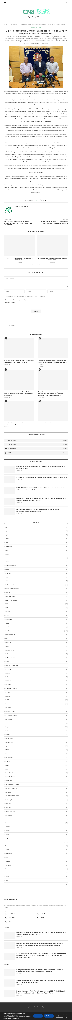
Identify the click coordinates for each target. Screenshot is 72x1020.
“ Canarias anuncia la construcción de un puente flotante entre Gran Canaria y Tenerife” (19, 361)
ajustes (17, 1018)
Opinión (36, 746)
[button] (6, 250)
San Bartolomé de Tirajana (36, 784)
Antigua (36, 538)
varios (36, 872)
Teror (36, 846)
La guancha (36, 680)
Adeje (36, 527)
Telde (36, 838)
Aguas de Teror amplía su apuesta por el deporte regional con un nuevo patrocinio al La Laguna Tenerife (40, 981)
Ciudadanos (36, 581)
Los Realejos (36, 719)
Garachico (36, 627)
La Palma (36, 700)
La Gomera (36, 673)
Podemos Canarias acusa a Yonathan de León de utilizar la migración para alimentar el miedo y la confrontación (41, 499)
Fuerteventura (14, 24)
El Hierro (36, 604)
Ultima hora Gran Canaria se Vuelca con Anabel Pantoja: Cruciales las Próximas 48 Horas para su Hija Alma (52, 362)
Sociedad (36, 819)
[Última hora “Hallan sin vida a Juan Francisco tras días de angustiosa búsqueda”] (19, 411)
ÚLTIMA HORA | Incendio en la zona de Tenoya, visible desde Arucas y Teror (41, 477)
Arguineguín (36, 546)
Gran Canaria (36, 631)
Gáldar (36, 623)
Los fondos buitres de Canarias (47, 423)
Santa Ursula (36, 807)
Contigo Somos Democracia (36, 588)
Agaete (36, 531)
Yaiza (36, 884)
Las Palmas (36, 707)
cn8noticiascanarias (34, 43)
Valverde (36, 869)
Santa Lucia (36, 803)
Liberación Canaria (36, 711)
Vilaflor (36, 876)
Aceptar (38, 1016)
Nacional (36, 734)
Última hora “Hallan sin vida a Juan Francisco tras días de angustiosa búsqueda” (18, 423)
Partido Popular (36, 757)
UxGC (36, 857)
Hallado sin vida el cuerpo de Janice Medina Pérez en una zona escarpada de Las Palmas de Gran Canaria (18, 393)
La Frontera (36, 669)
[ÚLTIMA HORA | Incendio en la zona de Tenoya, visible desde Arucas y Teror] (9, 479)
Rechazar (48, 1016)
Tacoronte (36, 826)
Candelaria (36, 573)
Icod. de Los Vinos (36, 657)
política (36, 765)
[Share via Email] (45, 200)
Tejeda (36, 834)
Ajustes (59, 1016)
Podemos (36, 761)
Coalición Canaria (36, 584)
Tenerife (36, 842)
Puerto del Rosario (36, 776)
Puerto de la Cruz (36, 773)
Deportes (36, 592)
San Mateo (36, 792)
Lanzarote (36, 703)
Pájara (36, 753)
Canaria (36, 569)
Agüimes (36, 535)
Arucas (36, 561)
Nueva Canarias (36, 738)
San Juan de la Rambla (36, 788)
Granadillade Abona (36, 634)
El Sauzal (36, 611)
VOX (36, 880)
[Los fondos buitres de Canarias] (53, 411)
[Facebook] (29, 1006)
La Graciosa (36, 677)
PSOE (36, 769)
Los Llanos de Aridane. (36, 715)
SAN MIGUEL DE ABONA (36, 796)
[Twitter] (36, 1006)
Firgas (36, 615)
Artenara (36, 558)
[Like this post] (38, 200)
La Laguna (36, 684)
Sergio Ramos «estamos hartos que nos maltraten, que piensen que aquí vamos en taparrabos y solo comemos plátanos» (50, 393)
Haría (36, 654)
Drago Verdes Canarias (36, 600)
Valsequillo (36, 865)
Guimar (36, 646)
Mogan (36, 726)
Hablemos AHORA (36, 650)
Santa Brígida (36, 799)
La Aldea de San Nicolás (36, 665)
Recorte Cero (36, 780)
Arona (36, 554)
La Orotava (36, 696)
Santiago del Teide (36, 811)
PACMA (36, 750)
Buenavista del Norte (36, 565)
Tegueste (36, 830)
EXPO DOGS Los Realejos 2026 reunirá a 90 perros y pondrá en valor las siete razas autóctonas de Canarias (40, 489)
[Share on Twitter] (41, 200)
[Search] (67, 2)
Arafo (36, 542)
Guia (36, 638)
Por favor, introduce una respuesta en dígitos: (16, 300)
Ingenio (36, 661)
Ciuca (36, 577)
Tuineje (36, 849)
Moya (36, 730)
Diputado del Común (36, 596)
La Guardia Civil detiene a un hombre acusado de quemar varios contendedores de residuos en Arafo (37, 510)
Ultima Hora (36, 853)
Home (5, 24)
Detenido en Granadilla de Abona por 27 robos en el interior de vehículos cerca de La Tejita (40, 467)
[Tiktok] (42, 1006)
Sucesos (36, 822)
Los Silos (36, 723)
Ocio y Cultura (36, 742)
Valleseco (36, 861)
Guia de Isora (36, 642)
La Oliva (36, 692)
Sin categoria (36, 815)
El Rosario (36, 607)
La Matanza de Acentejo (36, 688)
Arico (36, 550)
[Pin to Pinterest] (43, 200)
